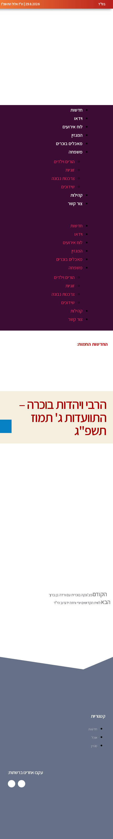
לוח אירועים (73, 127)
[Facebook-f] (21, 783)
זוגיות (70, 170)
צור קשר (75, 203)
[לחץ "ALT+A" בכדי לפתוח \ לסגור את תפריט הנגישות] (6, 426)
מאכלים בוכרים (69, 143)
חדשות (76, 110)
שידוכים (68, 187)
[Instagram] (11, 783)
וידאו (78, 118)
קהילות (76, 195)
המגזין (77, 135)
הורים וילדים (64, 161)
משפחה (76, 152)
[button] (45, 218)
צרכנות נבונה (63, 178)
